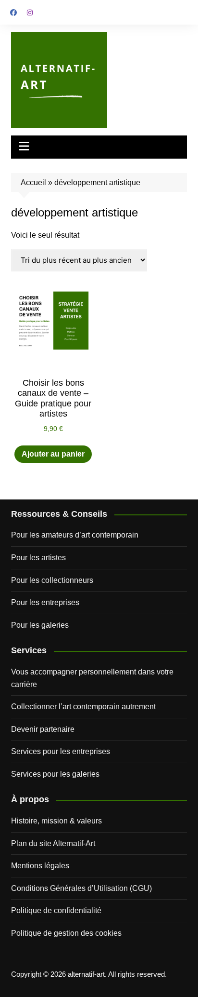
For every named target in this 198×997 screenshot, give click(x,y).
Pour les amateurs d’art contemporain (74, 535)
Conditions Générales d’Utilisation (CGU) (81, 888)
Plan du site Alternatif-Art (53, 843)
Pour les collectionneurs (52, 580)
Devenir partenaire (42, 729)
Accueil (33, 182)
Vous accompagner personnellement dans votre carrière (92, 678)
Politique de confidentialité (56, 910)
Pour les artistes (38, 557)
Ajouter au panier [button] (53, 454)
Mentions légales (40, 866)
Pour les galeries (40, 625)
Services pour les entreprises (60, 751)
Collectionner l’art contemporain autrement (83, 706)
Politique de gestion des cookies (66, 933)
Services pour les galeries (55, 774)
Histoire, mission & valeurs (56, 821)
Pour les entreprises (45, 602)
